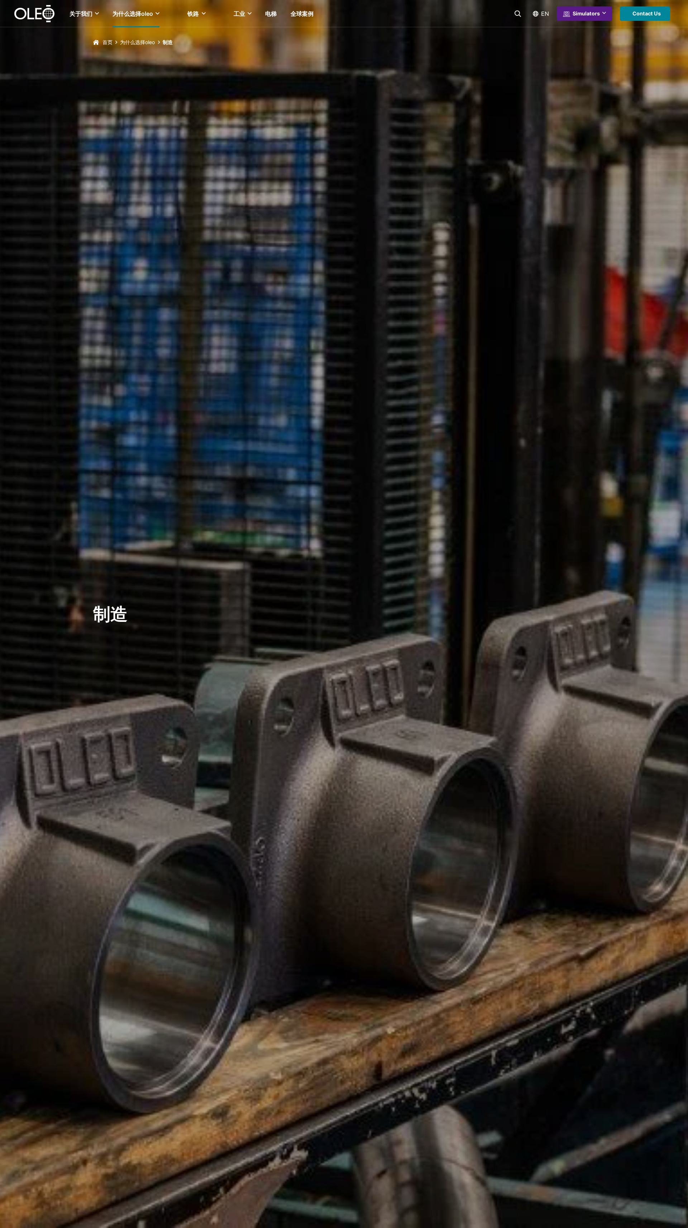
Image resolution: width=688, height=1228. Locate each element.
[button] (95, 13)
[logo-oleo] (34, 13)
